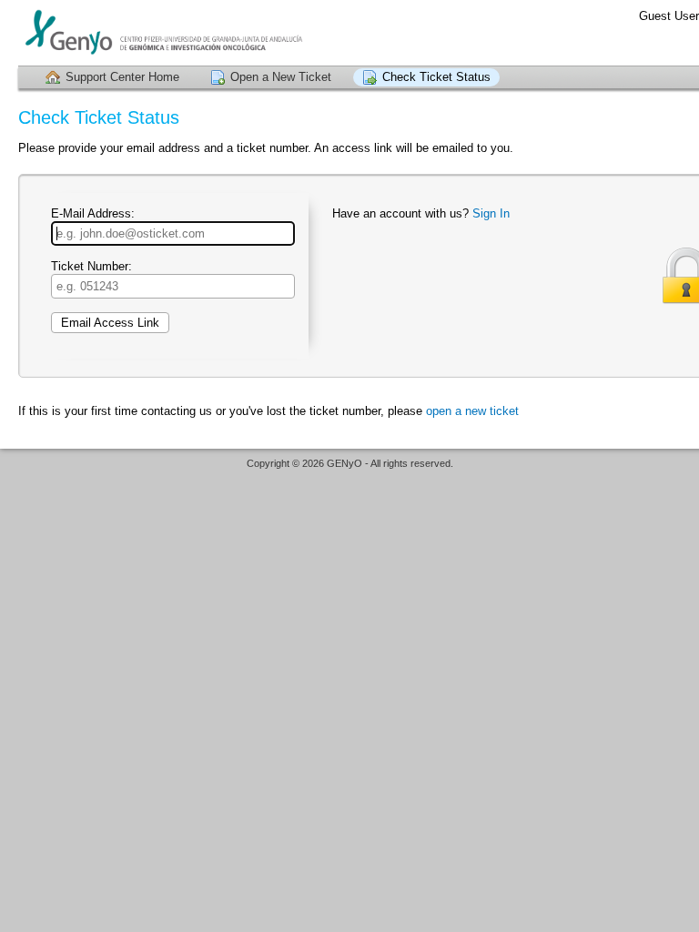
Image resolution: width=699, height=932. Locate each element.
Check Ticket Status (436, 77)
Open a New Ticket (280, 77)
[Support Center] (162, 32)
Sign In (491, 213)
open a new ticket (472, 411)
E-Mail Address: (93, 213)
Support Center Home (122, 77)
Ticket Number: (91, 266)
